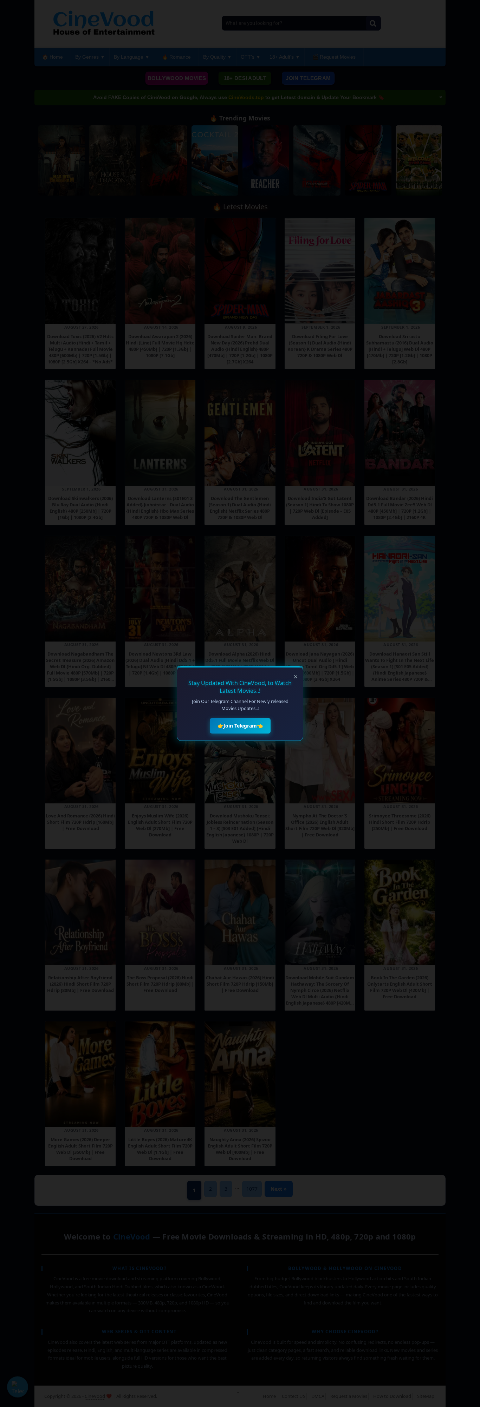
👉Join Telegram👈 (240, 725)
